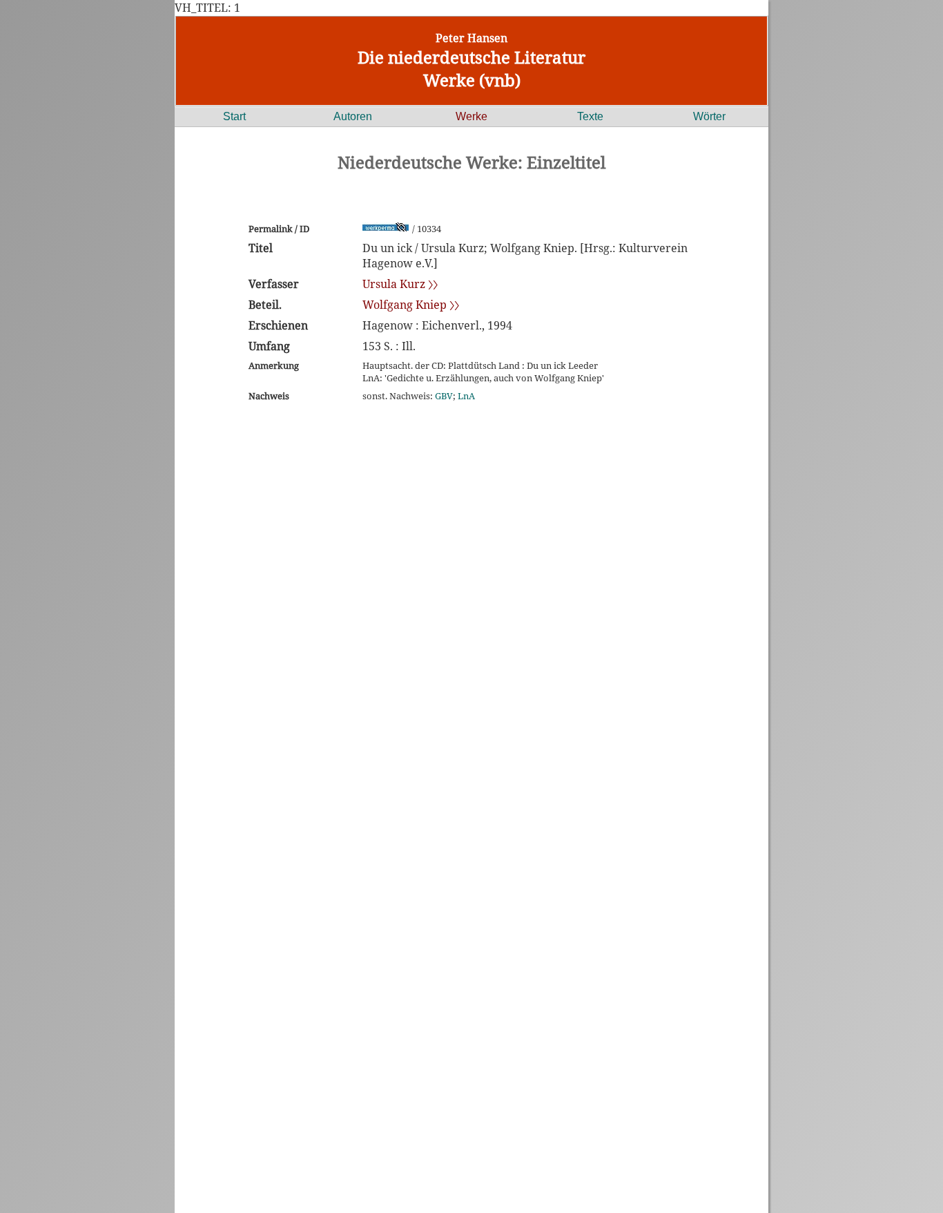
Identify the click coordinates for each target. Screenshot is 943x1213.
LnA (466, 396)
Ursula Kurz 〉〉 (400, 284)
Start (234, 116)
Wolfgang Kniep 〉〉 (410, 304)
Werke (471, 116)
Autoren (352, 116)
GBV (444, 396)
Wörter (709, 116)
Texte (590, 116)
